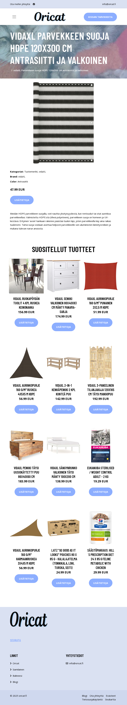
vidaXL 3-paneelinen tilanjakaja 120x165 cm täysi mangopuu (100, 389)
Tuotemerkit (31, 171)
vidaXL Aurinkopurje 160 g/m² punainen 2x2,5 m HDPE (100, 303)
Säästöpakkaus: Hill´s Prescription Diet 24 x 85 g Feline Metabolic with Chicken (100, 559)
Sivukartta (110, 699)
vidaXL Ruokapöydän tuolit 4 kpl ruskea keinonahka (26, 303)
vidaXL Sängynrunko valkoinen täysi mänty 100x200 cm (63, 472)
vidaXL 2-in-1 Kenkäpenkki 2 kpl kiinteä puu (63, 389)
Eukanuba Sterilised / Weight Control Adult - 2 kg (100, 472)
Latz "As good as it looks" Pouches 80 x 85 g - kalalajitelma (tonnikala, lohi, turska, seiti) (63, 559)
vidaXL (42, 171)
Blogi (15, 681)
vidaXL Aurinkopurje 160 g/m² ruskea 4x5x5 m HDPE (26, 389)
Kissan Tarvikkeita (100, 16)
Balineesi (17, 675)
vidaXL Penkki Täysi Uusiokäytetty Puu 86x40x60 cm (26, 472)
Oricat (16, 663)
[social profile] (34, 4)
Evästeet (111, 695)
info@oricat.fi (109, 4)
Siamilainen (18, 669)
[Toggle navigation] (14, 17)
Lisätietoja (22, 199)
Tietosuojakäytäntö (92, 699)
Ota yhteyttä (96, 695)
